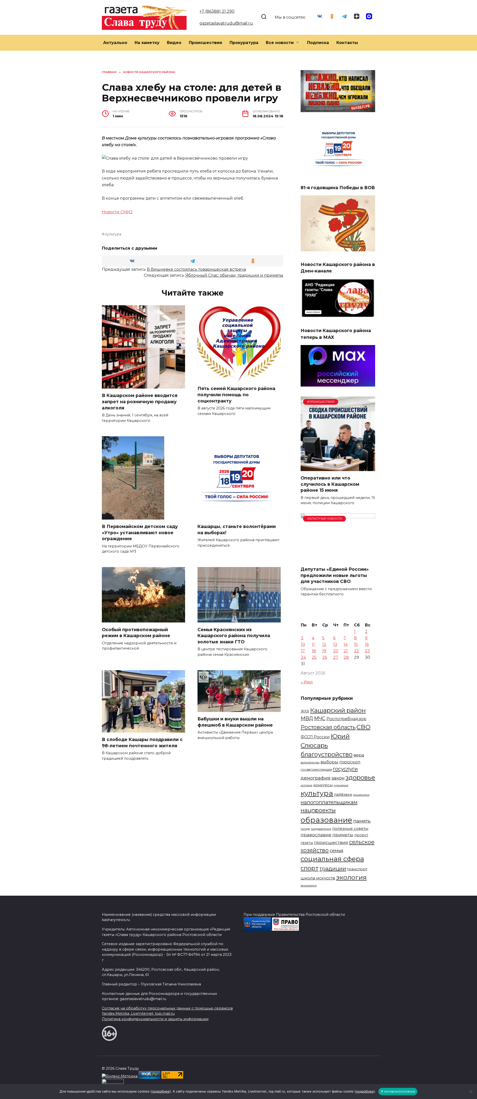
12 (324, 644)
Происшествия (205, 42)
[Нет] (470, 1091)
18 (314, 651)
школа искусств (318, 878)
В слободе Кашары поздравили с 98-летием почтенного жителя (142, 742)
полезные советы (350, 828)
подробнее (161, 1091)
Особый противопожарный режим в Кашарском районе (136, 632)
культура (113, 234)
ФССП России (315, 736)
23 (367, 651)
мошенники (361, 794)
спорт (309, 868)
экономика (309, 885)
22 (356, 651)
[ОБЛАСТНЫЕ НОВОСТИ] (338, 559)
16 (367, 644)
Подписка (318, 42)
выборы (329, 761)
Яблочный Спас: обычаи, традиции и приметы (234, 275)
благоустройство (327, 754)
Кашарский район (338, 710)
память (362, 821)
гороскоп (349, 761)
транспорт (357, 869)
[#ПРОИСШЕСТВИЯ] (338, 468)
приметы (342, 834)
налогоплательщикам (329, 802)
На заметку (147, 42)
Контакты (347, 42)
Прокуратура (244, 42)
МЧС (319, 718)
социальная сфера (332, 859)
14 (346, 644)
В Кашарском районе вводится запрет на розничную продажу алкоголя (139, 401)
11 (313, 644)
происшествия (331, 842)
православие (316, 834)
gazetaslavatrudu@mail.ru (226, 23)
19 (324, 651)
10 (303, 644)
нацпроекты (318, 810)
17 (303, 651)
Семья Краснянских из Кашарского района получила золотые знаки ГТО (234, 635)
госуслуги (345, 769)
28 (346, 657)
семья (336, 850)
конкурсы (323, 785)
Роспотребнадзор (346, 718)
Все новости (280, 42)
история (306, 785)
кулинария (341, 785)
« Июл (307, 682)
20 (335, 651)
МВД (307, 718)
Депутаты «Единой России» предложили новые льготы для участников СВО (335, 575)
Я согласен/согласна (398, 1091)
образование (326, 820)
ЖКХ (305, 711)
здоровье (360, 777)
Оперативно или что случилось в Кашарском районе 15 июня (330, 484)
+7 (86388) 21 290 (217, 11)
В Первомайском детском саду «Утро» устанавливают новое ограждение (140, 532)
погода (305, 829)
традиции (332, 868)
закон (338, 778)
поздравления (321, 829)
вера (359, 754)
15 (356, 644)
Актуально (115, 42)
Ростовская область (328, 727)
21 (346, 651)
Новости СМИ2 (117, 212)
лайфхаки (343, 794)
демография (315, 778)
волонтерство (310, 762)
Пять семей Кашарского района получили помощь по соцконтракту (236, 394)
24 (303, 657)
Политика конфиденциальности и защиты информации (155, 1019)
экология (351, 877)
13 (335, 644)
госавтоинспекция (316, 769)
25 (314, 657)
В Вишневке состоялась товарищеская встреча (196, 269)
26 (324, 657)
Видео (174, 42)
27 (335, 657)
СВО (363, 727)
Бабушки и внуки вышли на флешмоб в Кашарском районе (235, 722)
